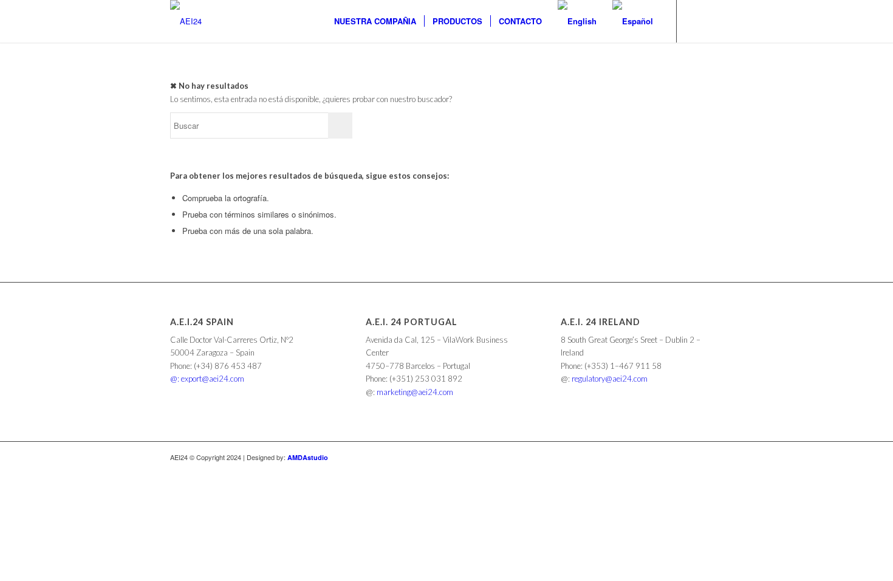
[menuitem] (375, 21)
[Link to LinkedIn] (695, 21)
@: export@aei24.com (207, 378)
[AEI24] (186, 21)
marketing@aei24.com (415, 392)
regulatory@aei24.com (610, 378)
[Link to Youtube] (714, 21)
